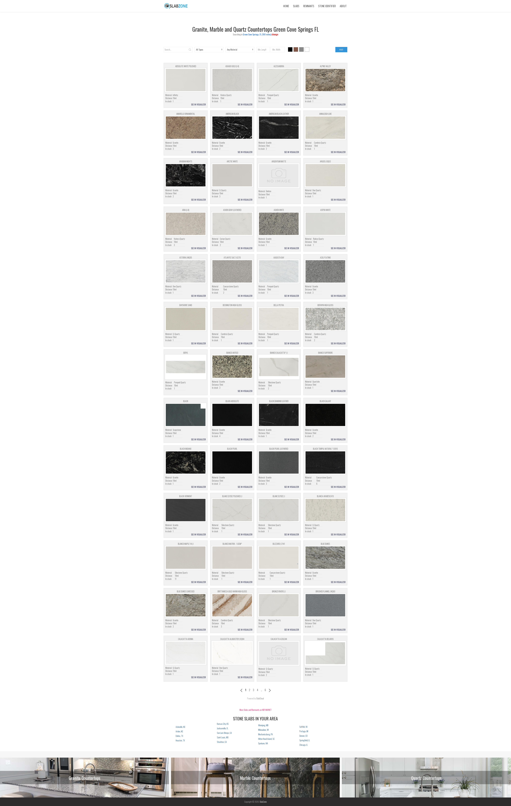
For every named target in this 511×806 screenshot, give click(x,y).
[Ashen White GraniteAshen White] (279, 224)
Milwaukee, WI (263, 729)
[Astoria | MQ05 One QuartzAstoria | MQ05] (186, 271)
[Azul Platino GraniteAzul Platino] (325, 271)
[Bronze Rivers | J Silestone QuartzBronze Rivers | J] (279, 605)
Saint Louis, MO (222, 737)
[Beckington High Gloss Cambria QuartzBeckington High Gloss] (232, 319)
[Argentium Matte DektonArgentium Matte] (279, 175)
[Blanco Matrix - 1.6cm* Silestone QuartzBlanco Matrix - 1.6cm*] (232, 557)
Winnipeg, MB (263, 725)
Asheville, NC (180, 726)
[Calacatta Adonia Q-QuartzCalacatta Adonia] (186, 653)
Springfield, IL (304, 740)
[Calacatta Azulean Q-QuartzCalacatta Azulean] (279, 653)
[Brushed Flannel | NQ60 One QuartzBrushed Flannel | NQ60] (325, 605)
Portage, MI (303, 731)
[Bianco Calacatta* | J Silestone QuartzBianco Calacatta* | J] (279, 367)
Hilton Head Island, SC (266, 738)
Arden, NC (179, 731)
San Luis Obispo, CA (224, 732)
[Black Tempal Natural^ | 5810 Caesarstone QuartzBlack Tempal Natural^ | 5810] (325, 462)
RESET (341, 49)
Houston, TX (180, 740)
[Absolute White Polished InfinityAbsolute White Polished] (186, 80)
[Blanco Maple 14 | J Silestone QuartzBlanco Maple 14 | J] (186, 557)
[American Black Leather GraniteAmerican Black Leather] (279, 127)
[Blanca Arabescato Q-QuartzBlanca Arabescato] (325, 510)
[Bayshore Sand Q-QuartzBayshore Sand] (186, 319)
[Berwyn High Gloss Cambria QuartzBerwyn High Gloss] (325, 319)
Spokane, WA (263, 743)
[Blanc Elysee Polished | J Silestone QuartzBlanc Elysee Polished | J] (232, 510)
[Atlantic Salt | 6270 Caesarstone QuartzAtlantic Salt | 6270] (232, 271)
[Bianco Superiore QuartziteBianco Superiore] (325, 366)
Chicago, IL (303, 744)
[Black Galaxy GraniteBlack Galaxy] (325, 415)
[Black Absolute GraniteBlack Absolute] (232, 415)
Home (286, 6)
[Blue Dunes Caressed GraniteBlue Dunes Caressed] (186, 605)
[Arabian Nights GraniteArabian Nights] (186, 175)
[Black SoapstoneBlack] (186, 415)
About (343, 6)
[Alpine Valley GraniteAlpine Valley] (325, 80)
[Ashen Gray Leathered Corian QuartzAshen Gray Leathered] (232, 224)
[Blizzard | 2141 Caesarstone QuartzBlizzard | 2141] (279, 557)
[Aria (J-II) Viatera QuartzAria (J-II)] (186, 224)
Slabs (296, 6)
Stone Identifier (327, 6)
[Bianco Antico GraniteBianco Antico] (232, 366)
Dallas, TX (179, 736)
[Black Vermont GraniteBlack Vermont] (186, 510)
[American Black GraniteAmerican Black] (232, 127)
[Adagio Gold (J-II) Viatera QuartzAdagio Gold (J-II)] (232, 80)
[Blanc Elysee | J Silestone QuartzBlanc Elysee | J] (279, 510)
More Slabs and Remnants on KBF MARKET (256, 709)
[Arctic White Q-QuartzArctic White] (232, 175)
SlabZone (263, 801)
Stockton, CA (222, 742)
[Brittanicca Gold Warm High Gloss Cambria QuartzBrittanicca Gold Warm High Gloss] (232, 605)
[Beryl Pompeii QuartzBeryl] (186, 367)
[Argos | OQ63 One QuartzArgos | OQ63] (325, 175)
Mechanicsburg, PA (265, 734)
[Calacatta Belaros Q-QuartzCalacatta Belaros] (325, 653)
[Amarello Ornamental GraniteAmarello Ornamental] (186, 127)
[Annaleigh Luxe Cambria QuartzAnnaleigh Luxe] (325, 127)
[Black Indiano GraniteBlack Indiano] (186, 462)
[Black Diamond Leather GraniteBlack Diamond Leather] (279, 415)
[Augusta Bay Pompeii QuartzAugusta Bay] (279, 271)
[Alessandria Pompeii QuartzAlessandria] (279, 80)
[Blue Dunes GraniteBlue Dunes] (325, 557)
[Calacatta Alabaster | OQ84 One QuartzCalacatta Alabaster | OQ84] (232, 653)
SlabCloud (260, 698)
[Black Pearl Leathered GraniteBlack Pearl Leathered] (279, 462)
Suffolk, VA (303, 726)
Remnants (308, 6)
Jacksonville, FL (222, 728)
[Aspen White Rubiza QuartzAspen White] (325, 224)
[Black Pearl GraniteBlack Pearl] (232, 462)
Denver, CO (303, 735)
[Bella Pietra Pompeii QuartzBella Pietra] (279, 319)
